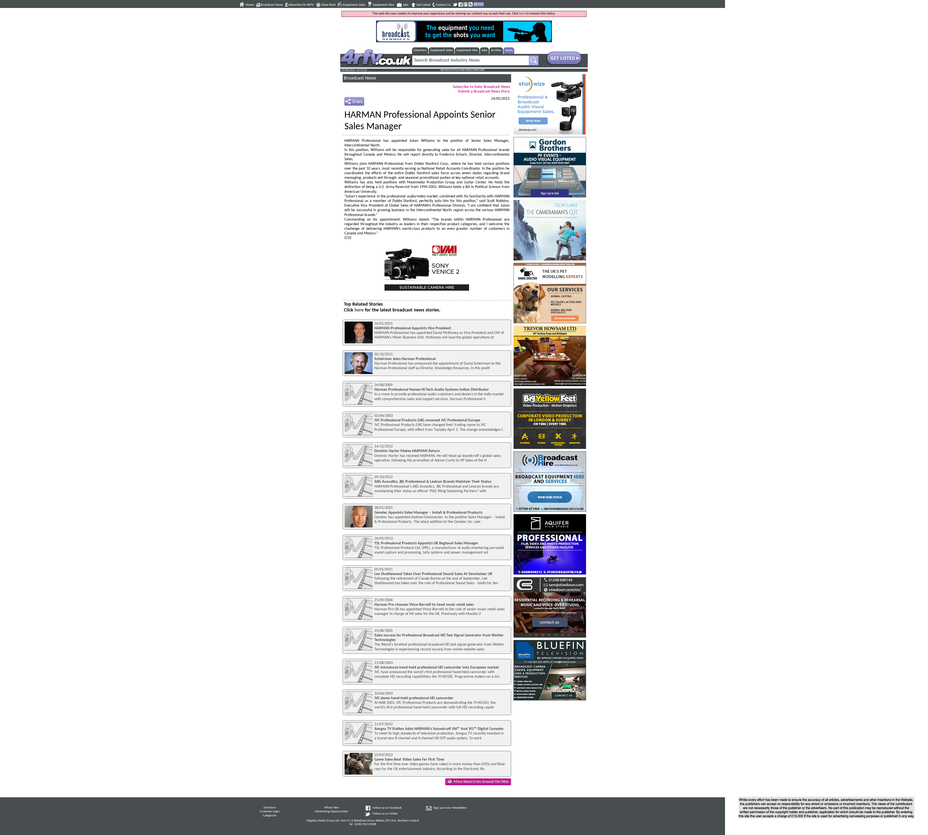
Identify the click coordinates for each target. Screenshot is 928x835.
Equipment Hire (383, 5)
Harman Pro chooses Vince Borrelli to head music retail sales (424, 605)
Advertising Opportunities (331, 811)
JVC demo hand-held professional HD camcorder (413, 698)
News (509, 50)
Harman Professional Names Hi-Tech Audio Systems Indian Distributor (431, 390)
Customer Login (270, 811)
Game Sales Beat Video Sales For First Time (409, 760)
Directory (420, 50)
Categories (269, 815)
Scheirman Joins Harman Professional (405, 359)
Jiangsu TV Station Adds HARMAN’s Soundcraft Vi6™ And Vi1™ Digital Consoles (438, 729)
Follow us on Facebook (387, 807)
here (522, 13)
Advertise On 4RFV (301, 5)
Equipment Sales (354, 5)
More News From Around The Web (481, 782)
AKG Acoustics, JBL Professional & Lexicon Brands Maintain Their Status (432, 482)
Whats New (331, 807)
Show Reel (328, 5)
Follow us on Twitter (385, 813)
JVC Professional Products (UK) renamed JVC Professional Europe (427, 420)
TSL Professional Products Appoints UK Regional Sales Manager (426, 543)
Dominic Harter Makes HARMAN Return (407, 451)
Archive (496, 50)
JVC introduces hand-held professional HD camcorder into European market (436, 667)
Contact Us (443, 5)
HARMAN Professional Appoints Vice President (412, 328)
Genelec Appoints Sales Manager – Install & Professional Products (428, 513)
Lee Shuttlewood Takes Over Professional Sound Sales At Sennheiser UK (433, 574)
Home (250, 5)
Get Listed (423, 5)
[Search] (533, 60)
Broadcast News (272, 5)
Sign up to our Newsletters (450, 807)
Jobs (405, 5)
